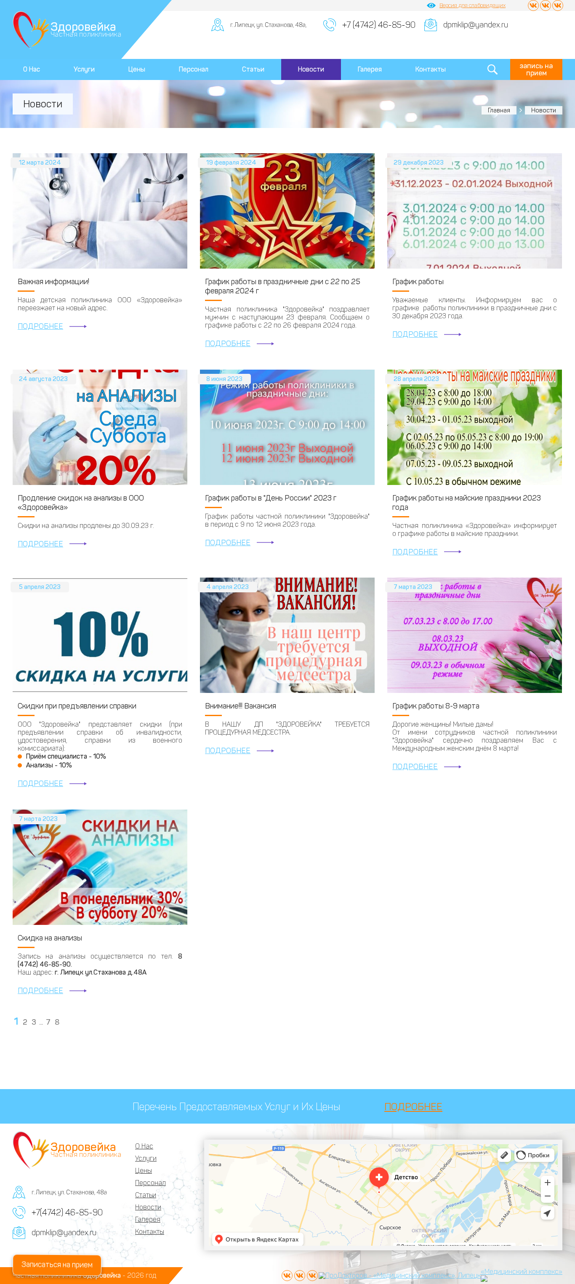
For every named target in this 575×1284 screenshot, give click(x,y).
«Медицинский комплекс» (521, 1272)
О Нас (31, 69)
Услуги (84, 69)
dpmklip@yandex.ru (475, 24)
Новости (311, 69)
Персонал (193, 69)
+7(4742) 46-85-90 (67, 1212)
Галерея (370, 69)
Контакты (430, 69)
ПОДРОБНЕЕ (40, 326)
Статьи (253, 69)
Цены (136, 69)
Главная (499, 110)
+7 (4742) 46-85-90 (378, 25)
